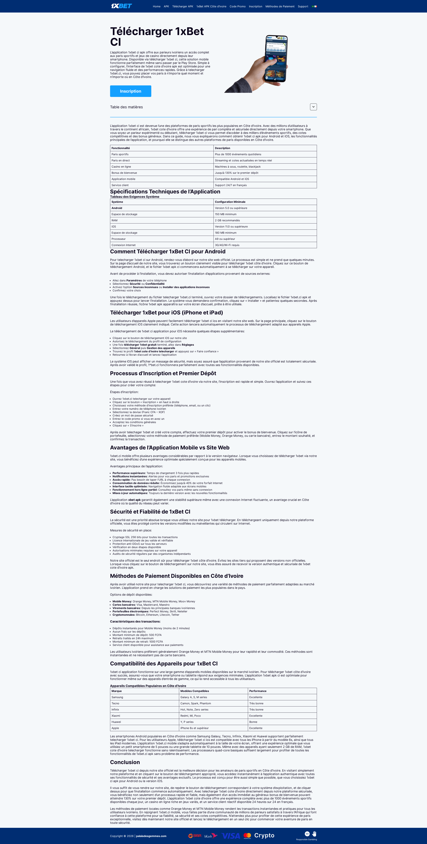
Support (303, 6)
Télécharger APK (182, 6)
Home (156, 6)
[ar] (313, 6)
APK (166, 6)
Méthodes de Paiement (280, 6)
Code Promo (238, 6)
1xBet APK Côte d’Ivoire (211, 6)
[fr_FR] (315, 6)
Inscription (255, 6)
